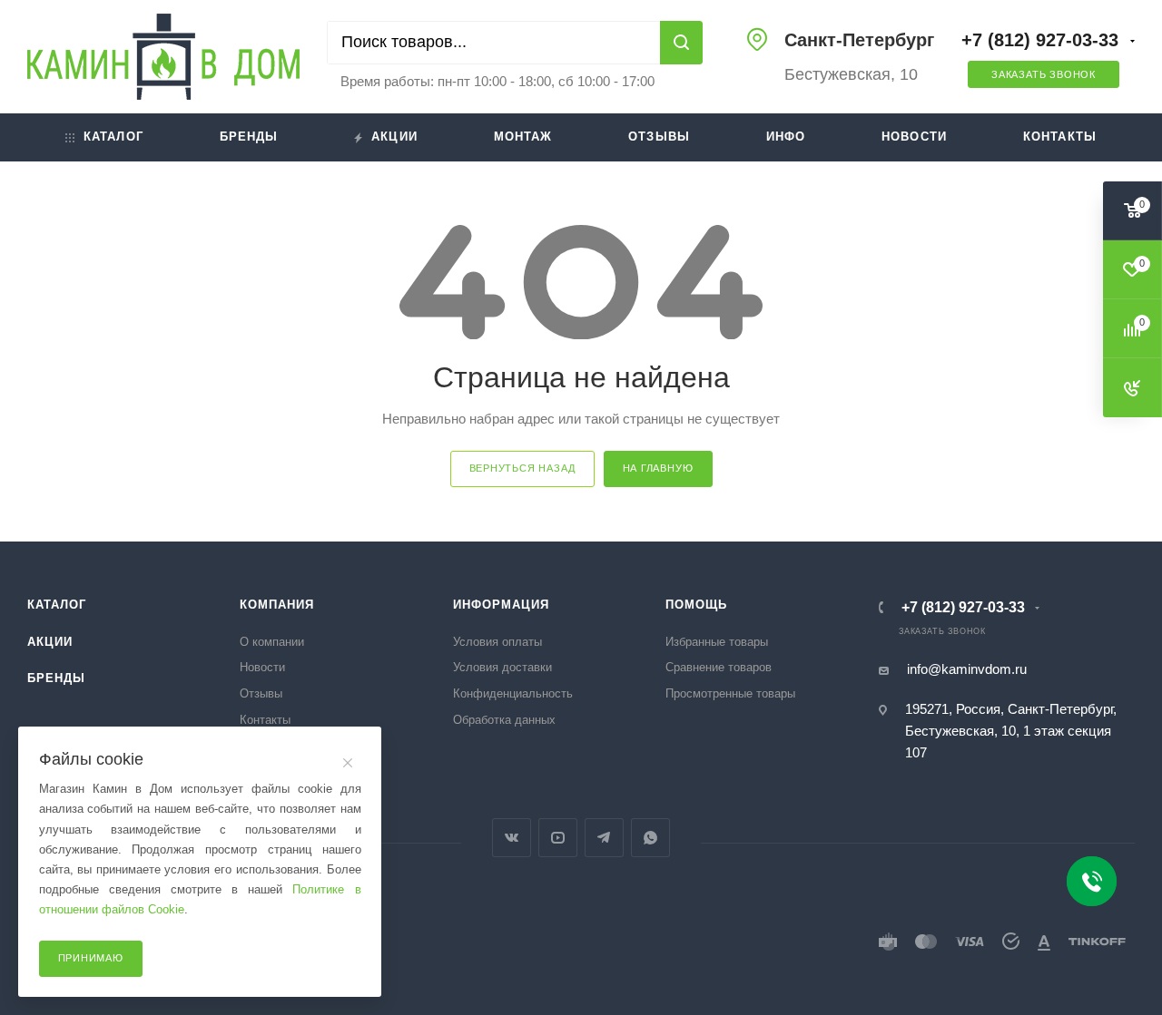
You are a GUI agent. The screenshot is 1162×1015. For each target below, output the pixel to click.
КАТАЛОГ (56, 604)
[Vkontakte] (511, 837)
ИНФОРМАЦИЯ (501, 604)
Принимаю (90, 957)
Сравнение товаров (718, 667)
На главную (658, 468)
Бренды (249, 136)
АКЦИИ (50, 642)
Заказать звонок (1043, 74)
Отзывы (659, 136)
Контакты (1060, 136)
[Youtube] (557, 837)
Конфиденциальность (513, 693)
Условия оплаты (497, 642)
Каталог (113, 136)
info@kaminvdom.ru (967, 669)
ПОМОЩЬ (696, 604)
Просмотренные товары (730, 693)
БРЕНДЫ (56, 678)
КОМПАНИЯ (277, 604)
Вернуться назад (522, 468)
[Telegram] (604, 837)
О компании (272, 642)
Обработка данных (504, 720)
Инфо (786, 136)
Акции (394, 136)
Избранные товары (716, 642)
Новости (914, 136)
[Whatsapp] (650, 837)
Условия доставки (502, 667)
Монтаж (523, 136)
